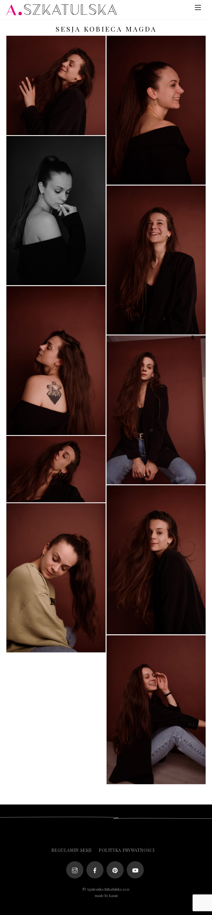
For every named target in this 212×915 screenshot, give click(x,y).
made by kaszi (106, 895)
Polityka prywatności (127, 850)
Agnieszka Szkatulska (104, 889)
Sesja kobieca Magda (106, 28)
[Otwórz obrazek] (55, 85)
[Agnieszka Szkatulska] (61, 12)
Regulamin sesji (71, 850)
